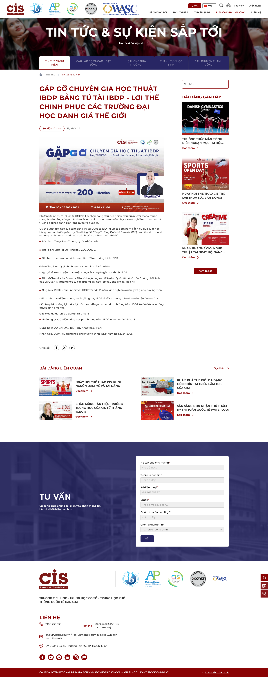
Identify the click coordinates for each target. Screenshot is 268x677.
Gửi (147, 538)
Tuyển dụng (254, 5)
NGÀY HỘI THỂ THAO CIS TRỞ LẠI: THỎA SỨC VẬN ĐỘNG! (203, 195)
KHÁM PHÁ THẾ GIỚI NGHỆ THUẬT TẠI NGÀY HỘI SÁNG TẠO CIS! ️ (202, 250)
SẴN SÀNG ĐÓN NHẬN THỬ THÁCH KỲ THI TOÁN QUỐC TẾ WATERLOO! (203, 408)
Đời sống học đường (230, 12)
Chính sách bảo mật (217, 672)
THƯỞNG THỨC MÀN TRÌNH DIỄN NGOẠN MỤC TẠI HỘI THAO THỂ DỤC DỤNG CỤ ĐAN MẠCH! (204, 141)
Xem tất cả (205, 270)
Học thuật (180, 12)
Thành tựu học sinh (171, 63)
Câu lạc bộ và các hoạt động (93, 63)
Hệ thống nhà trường (135, 63)
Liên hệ (256, 12)
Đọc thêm (188, 148)
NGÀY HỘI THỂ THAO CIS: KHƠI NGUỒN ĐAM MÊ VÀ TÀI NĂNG (98, 384)
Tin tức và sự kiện (54, 63)
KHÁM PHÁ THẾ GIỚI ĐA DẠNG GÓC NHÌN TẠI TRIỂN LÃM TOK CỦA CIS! (199, 384)
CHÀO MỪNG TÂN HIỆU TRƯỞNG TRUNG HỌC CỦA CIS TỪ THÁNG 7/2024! (99, 407)
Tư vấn (194, 5)
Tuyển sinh (202, 12)
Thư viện (239, 5)
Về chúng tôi (158, 12)
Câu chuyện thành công (208, 63)
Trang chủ (50, 74)
